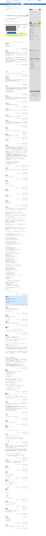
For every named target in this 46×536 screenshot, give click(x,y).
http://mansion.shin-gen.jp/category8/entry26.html (12, 336)
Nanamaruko (8, 77)
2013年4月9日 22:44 (24, 508)
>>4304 (7, 182)
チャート (8, 24)
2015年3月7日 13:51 (24, 50)
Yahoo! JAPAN (28, 0)
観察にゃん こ (8, 190)
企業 (17, 24)
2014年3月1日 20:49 (24, 393)
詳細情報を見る (21, 32)
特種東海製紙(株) (32, 64)
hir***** (7, 168)
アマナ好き (8, 181)
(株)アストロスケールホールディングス (35, 60)
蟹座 (7, 307)
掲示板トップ (6, 5)
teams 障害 (38, 0)
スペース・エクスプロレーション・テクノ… (35, 51)
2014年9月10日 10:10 (24, 200)
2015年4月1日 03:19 (24, 43)
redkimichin (8, 394)
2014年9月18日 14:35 (24, 189)
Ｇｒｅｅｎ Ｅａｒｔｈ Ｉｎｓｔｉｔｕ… (35, 55)
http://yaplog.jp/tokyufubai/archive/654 (10, 358)
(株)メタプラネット (32, 32)
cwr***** (8, 145)
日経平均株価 (32, 28)
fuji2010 (8, 128)
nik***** (7, 207)
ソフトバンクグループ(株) (33, 35)
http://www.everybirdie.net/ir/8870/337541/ (11, 422)
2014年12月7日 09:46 (24, 120)
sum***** (8, 480)
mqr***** (8, 444)
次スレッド (26, 23)
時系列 (11, 24)
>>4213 (7, 473)
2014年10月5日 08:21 (24, 180)
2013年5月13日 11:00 (24, 471)
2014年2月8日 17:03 (24, 401)
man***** (8, 472)
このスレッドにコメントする (11, 32)
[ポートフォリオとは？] (9, 6)
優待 (15, 24)
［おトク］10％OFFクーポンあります (21, 2)
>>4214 (7, 415)
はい (24, 48)
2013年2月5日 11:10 (24, 524)
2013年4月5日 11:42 (24, 516)
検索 (39, 0)
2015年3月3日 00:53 (24, 71)
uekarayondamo (9, 96)
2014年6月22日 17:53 (24, 321)
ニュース (13, 24)
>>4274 (7, 328)
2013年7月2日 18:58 (24, 420)
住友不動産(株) (32, 67)
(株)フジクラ (32, 31)
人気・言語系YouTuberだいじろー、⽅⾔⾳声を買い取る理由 (12, 0)
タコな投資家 (8, 460)
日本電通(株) (31, 63)
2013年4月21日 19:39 (24, 501)
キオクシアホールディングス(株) (34, 27)
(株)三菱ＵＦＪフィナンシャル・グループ (35, 39)
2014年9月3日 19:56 (24, 296)
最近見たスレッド (7, 9)
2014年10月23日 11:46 (23, 139)
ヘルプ (31, 0)
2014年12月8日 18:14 (24, 108)
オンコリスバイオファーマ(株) (34, 36)
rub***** (8, 201)
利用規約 (34, 94)
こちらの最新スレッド (17, 35)
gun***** (8, 86)
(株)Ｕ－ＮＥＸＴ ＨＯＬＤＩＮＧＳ (35, 68)
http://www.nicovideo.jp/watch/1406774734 (11, 309)
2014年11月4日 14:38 (24, 127)
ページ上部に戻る (35, 91)
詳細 (6, 24)
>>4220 (7, 427)
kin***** (7, 525)
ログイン (15, 2)
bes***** (8, 402)
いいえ (26, 48)
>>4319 (7, 129)
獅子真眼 (8, 327)
